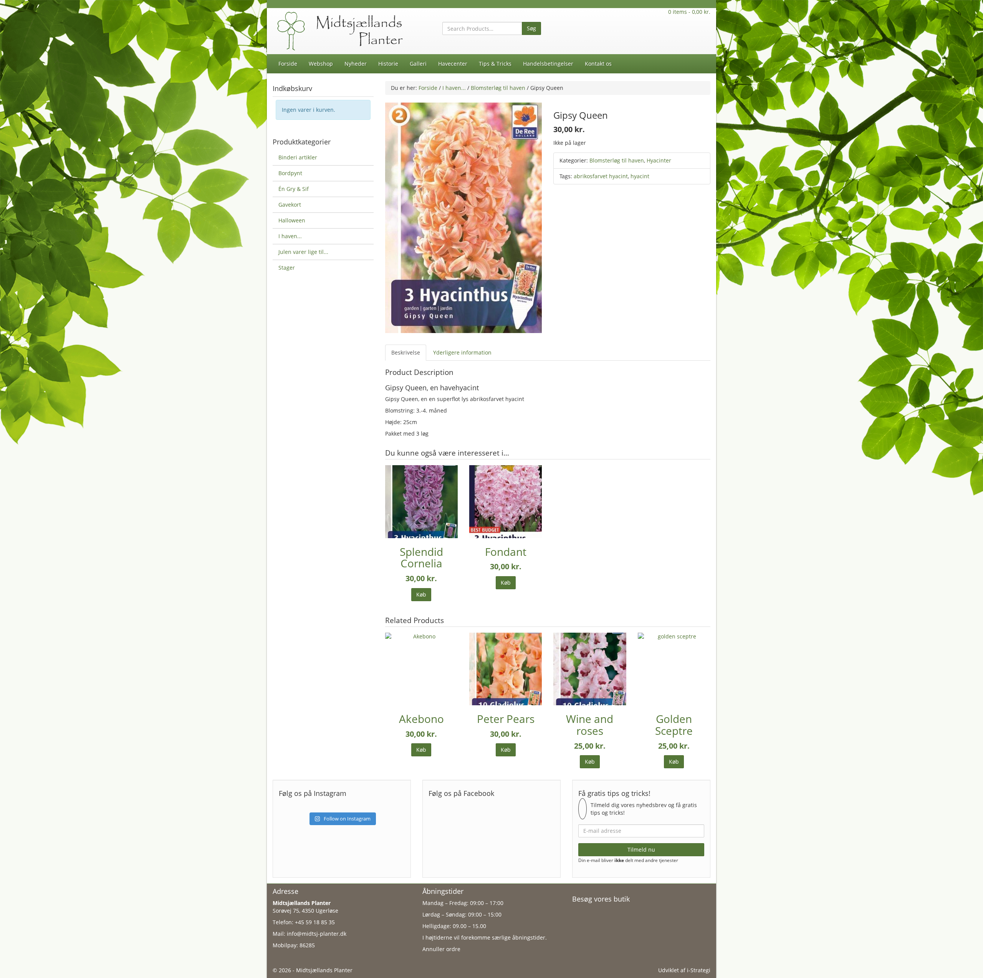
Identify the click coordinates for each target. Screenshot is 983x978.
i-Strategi (698, 970)
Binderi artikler (297, 157)
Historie (388, 63)
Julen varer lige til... (303, 251)
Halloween (291, 220)
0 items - (689, 11)
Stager (286, 267)
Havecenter (452, 63)
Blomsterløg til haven (498, 87)
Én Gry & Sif (293, 188)
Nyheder (355, 63)
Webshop (321, 63)
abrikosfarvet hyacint (601, 176)
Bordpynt (290, 173)
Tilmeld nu (641, 849)
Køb (421, 594)
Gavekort (289, 204)
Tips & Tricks (495, 63)
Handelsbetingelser (548, 63)
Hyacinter (659, 160)
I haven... (454, 87)
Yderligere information (462, 352)
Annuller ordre (441, 949)
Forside (287, 63)
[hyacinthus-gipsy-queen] (463, 217)
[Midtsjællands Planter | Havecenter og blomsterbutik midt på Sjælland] (342, 30)
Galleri (418, 63)
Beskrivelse (405, 352)
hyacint (640, 176)
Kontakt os (598, 63)
